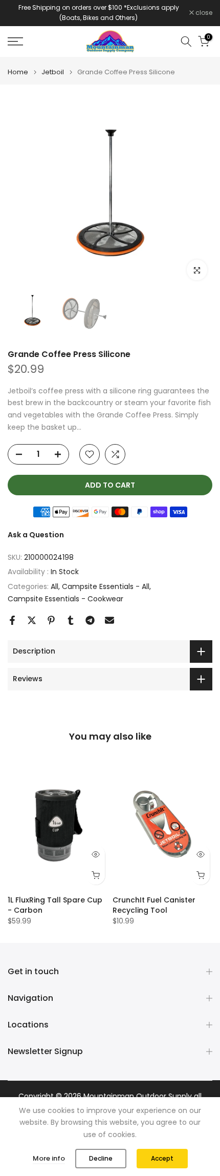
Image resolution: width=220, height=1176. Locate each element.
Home (18, 72)
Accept (162, 1158)
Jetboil (52, 72)
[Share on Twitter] (31, 620)
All (54, 586)
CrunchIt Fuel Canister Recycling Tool (154, 905)
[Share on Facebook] (12, 620)
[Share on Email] (109, 620)
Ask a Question (36, 535)
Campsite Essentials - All (105, 586)
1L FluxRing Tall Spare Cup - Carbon (55, 905)
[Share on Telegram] (90, 620)
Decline (101, 1158)
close (203, 13)
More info (49, 1158)
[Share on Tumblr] (70, 620)
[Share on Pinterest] (51, 620)
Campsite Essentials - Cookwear (65, 599)
